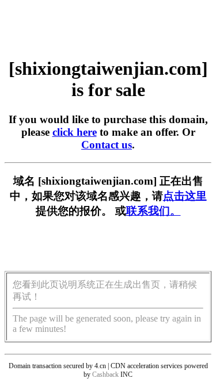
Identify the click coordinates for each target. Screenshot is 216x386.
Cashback (105, 374)
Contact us (106, 145)
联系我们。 (153, 211)
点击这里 (185, 196)
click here (74, 132)
